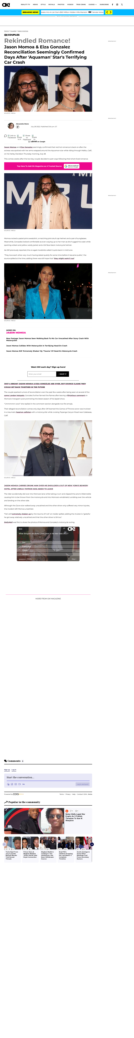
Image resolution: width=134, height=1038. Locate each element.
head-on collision (23, 412)
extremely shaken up (21, 514)
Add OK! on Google (38, 142)
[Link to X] (122, 4)
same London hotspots (14, 395)
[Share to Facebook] (12, 136)
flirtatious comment (76, 395)
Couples (13, 31)
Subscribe (104, 4)
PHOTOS (61, 4)
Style (43, 4)
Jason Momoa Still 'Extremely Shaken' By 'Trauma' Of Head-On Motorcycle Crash (41, 351)
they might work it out (64, 258)
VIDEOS (70, 4)
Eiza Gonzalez (26, 147)
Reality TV (25, 4)
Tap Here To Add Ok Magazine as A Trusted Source (39, 166)
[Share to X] (19, 136)
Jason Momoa (10, 147)
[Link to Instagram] (117, 4)
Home (6, 31)
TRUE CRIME (81, 4)
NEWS (35, 4)
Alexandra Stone (22, 124)
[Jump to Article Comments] (5, 136)
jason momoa (23, 31)
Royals (51, 4)
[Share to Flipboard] (27, 136)
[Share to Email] (34, 136)
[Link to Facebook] (112, 4)
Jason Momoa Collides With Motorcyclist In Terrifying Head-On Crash (36, 346)
